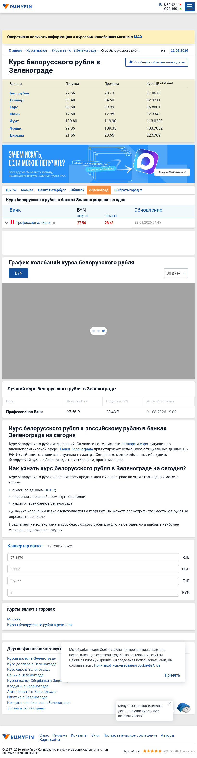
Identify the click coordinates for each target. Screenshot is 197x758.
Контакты (79, 735)
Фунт (14, 121)
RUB (186, 557)
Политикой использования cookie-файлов (127, 665)
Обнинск (77, 190)
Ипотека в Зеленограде (27, 697)
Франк (15, 128)
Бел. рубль (19, 93)
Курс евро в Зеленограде (28, 669)
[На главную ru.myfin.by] (18, 737)
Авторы (167, 735)
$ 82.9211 (171, 5)
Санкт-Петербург (52, 190)
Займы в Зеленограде (26, 708)
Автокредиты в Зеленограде (31, 691)
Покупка (82, 215)
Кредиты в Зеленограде (27, 686)
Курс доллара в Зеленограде (31, 664)
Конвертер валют (25, 545)
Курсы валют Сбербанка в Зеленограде (41, 680)
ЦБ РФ (11, 190)
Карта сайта (50, 739)
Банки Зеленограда (76, 448)
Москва (27, 190)
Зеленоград (98, 190)
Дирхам (17, 135)
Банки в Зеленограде (25, 675)
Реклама (60, 735)
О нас (44, 735)
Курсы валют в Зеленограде (31, 658)
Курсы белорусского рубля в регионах (39, 624)
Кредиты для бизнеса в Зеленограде (38, 702)
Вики (95, 735)
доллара (128, 443)
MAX (138, 37)
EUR (186, 581)
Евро (14, 107)
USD (186, 569)
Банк (15, 210)
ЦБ (159, 5)
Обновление (148, 210)
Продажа (111, 215)
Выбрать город (128, 190)
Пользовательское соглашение (130, 735)
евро (144, 443)
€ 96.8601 (171, 9)
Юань (15, 114)
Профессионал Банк (33, 222)
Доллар (16, 100)
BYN (186, 592)
